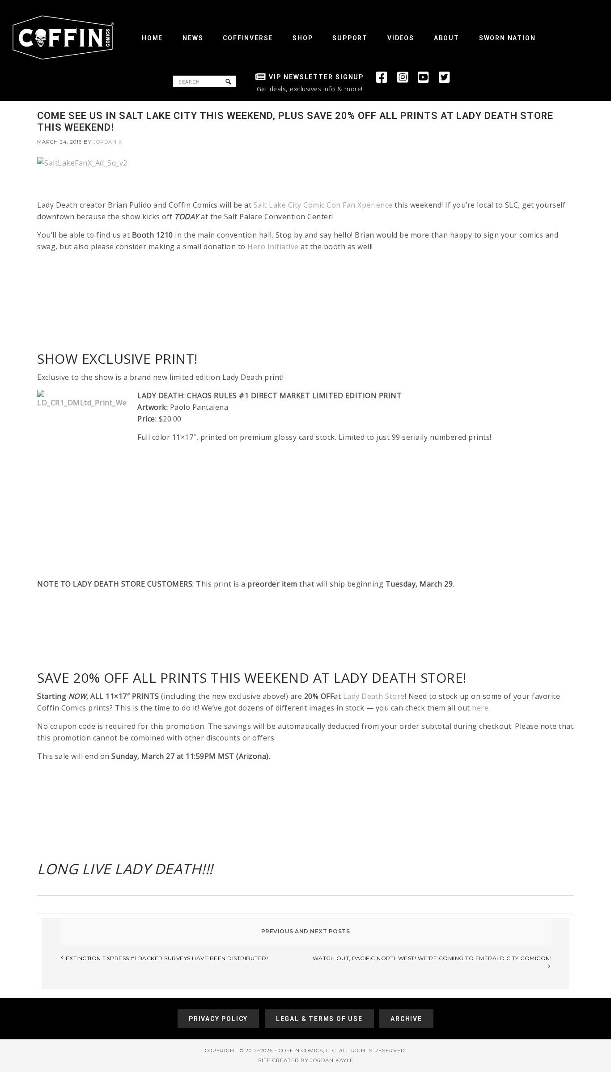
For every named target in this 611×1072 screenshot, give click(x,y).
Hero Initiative (273, 246)
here (480, 708)
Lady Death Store (374, 696)
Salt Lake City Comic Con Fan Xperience (323, 205)
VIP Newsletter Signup (316, 77)
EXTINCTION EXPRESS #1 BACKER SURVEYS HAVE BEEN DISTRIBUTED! (167, 958)
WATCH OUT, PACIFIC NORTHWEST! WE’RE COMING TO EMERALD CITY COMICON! (432, 958)
